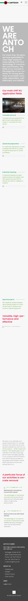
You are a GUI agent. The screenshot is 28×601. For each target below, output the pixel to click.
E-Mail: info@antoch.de (12, 562)
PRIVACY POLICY (10, 574)
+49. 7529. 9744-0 (15, 557)
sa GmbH (7, 584)
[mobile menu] (26, 2)
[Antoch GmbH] (9, 2)
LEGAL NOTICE (9, 576)
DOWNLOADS (9, 569)
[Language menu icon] (22, 2)
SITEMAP (7, 572)
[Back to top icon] (14, 592)
